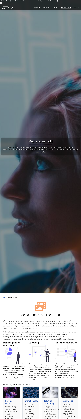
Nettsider (37, 7)
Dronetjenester (31, 401)
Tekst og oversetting (49, 402)
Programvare (47, 7)
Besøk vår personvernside (43, 1)
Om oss (76, 7)
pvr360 (56, 7)
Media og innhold (66, 7)
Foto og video (8, 402)
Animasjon (68, 401)
